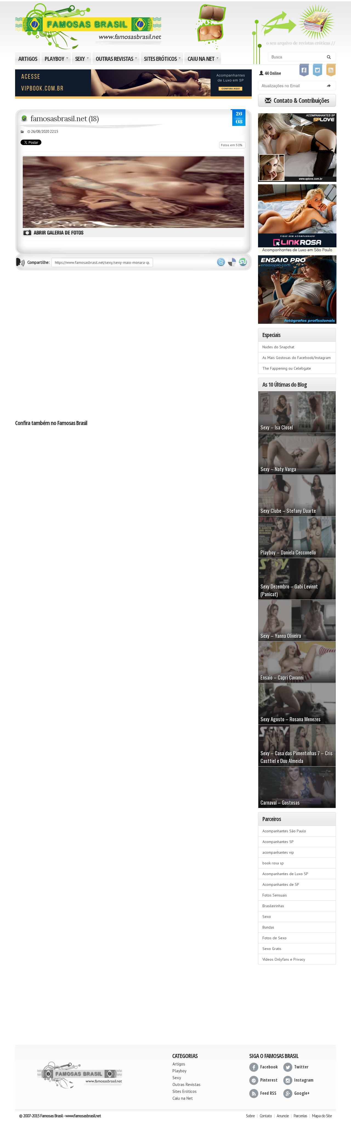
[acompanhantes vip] (133, 83)
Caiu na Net (204, 59)
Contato (266, 1115)
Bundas (268, 927)
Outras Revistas (117, 59)
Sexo (266, 916)
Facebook (269, 1067)
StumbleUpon (243, 262)
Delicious (232, 262)
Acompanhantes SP (278, 841)
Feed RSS (268, 1093)
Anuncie (283, 1115)
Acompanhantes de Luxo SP (285, 873)
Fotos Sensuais (274, 895)
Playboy (57, 59)
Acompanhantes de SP (280, 884)
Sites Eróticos (163, 59)
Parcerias (300, 1115)
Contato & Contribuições (300, 100)
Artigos (27, 58)
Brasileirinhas (273, 905)
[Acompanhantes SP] (297, 145)
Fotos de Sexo (274, 937)
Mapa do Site (322, 1115)
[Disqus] (133, 344)
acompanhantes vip (278, 852)
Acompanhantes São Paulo (284, 830)
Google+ (302, 1093)
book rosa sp (273, 863)
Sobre (250, 1115)
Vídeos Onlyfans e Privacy (283, 959)
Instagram (303, 1080)
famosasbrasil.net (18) (64, 118)
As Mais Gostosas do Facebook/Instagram (296, 357)
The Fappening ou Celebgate (286, 368)
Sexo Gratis (271, 948)
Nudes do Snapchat (278, 346)
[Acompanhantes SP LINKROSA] (297, 216)
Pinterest (269, 1080)
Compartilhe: (38, 262)
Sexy (82, 59)
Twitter (221, 262)
